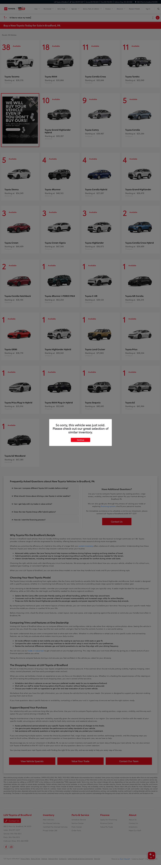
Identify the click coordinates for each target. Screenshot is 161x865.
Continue (80, 440)
